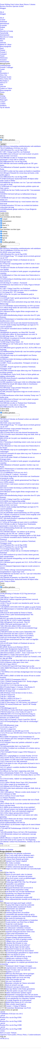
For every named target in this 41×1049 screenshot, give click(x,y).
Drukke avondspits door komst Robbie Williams (21, 916)
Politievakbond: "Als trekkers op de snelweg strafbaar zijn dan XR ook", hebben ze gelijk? (17, 532)
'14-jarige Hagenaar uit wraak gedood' (19, 1000)
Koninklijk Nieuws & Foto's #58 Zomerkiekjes (18, 832)
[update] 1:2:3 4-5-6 (13, 972)
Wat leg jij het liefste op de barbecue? (17, 945)
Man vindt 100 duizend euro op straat (18, 956)
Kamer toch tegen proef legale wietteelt (18, 903)
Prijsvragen (3, 100)
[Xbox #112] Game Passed (12, 796)
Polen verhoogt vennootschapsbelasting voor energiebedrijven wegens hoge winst (17, 571)
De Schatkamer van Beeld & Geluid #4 (16, 651)
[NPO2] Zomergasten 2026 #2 (13, 679)
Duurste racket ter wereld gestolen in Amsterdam (21, 920)
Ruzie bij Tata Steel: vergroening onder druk (17, 771)
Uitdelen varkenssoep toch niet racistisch (19, 867)
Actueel (2, 20)
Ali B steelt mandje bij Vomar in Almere (16, 613)
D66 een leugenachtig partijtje (12, 501)
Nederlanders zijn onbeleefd (15, 909)
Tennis (2, 56)
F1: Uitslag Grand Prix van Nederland (15, 152)
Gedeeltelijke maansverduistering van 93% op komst (19, 306)
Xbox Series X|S (5, 79)
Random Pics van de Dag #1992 (13, 150)
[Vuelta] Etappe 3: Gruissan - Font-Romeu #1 (17, 687)
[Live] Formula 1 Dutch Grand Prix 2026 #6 (18, 719)
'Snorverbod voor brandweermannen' (17, 935)
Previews (9, 6)
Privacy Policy (22, 1035)
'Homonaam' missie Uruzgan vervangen (18, 966)
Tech (1, 29)
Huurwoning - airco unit (11, 821)
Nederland (3, 21)
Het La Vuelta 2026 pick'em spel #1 (14, 655)
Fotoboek (3, 98)
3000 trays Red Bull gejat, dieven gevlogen (19, 973)
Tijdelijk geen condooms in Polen (16, 958)
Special (4, 238)
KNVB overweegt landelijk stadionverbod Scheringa (23, 996)
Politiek (2, 27)
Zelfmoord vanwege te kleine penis (17, 987)
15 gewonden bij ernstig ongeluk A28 (15, 618)
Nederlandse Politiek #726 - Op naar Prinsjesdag (19, 773)
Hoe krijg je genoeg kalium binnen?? (15, 813)
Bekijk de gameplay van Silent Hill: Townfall (17, 332)
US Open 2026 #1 (8, 664)
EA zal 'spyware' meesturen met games (19, 876)
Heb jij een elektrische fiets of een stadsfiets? (17, 807)
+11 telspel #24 (8, 729)
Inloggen (3, 8)
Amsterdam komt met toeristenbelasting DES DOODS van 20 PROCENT (17, 716)
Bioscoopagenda (5, 46)
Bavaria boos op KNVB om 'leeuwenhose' (19, 951)
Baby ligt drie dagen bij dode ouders (17, 947)
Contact (2, 102)
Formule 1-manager (6, 67)
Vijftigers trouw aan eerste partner (16, 941)
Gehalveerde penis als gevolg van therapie (19, 857)
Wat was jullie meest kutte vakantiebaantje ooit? (19, 759)
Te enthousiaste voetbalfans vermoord (17, 928)
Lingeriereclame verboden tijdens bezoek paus (20, 968)
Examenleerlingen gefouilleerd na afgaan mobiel (22, 952)
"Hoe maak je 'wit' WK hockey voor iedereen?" (19, 702)
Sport (2, 48)
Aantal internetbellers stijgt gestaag (16, 926)
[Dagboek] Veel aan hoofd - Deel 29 (15, 622)
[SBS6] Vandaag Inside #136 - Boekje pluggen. (19, 681)
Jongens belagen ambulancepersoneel (18, 937)
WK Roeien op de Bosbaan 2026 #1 (14, 647)
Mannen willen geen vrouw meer (14, 662)
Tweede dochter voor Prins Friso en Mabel (19, 922)
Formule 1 (3, 52)
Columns (32, 4)
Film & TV (3, 83)
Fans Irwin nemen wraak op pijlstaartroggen (21, 878)
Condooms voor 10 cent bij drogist (17, 865)
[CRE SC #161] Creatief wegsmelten (15, 620)
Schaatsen (3, 60)
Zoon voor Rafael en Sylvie (15, 954)
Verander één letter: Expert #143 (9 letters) (17, 635)
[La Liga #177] (8, 727)
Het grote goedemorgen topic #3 (14, 624)
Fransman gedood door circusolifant (17, 912)
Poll (3, 240)
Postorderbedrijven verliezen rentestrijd (18, 975)
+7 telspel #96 (7, 696)
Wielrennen (4, 58)
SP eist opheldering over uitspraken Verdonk (20, 998)
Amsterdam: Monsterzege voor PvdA (18, 1008)
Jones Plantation (7, 798)
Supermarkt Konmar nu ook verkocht (17, 949)
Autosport (3, 54)
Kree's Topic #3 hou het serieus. (13, 597)
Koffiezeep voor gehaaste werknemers (18, 853)
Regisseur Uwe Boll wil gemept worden (18, 939)
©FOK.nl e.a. (4, 1038)
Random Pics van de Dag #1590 (13, 547)
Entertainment (4, 35)
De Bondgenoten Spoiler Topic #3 (14, 649)
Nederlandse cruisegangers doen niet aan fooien (22, 994)
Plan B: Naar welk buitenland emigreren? (17, 811)
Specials (15, 6)
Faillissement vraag (9, 725)
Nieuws (26, 4)
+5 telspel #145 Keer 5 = (11, 698)
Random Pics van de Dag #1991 (13, 161)
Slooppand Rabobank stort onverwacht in (19, 888)
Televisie (3, 42)
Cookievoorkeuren (34, 1035)
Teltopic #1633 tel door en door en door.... (16, 693)
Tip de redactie (5, 107)
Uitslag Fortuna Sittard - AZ (11, 342)
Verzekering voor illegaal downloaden (18, 893)
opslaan (3, 144)
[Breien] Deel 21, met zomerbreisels (15, 700)
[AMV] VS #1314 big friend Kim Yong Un (17, 714)
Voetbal (2, 50)
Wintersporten (4, 62)
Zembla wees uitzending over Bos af (18, 960)
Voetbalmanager (5, 65)
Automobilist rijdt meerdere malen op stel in (19, 914)
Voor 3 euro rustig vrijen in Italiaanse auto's (19, 855)
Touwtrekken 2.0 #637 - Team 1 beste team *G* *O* (20, 653)
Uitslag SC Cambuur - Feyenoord (13, 283)
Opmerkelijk (4, 33)
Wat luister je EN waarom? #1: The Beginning (17, 840)
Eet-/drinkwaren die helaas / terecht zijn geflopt (18, 819)
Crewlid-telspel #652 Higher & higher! (16, 637)
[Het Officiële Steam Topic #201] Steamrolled (18, 782)
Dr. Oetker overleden (13, 863)
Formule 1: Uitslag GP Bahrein (15, 1006)
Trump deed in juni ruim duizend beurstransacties (19, 323)
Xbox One (3, 75)
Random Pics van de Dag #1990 (13, 177)
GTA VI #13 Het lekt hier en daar (14, 685)
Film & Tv (5, 225)
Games (2, 69)
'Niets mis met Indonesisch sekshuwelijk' (18, 897)
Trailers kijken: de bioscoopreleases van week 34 (18, 334)
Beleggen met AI (8, 708)
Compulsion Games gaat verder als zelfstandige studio (20, 382)
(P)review (5, 236)
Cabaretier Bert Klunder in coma (16, 943)
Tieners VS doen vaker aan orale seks (17, 970)
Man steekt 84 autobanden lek (15, 918)
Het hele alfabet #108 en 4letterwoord (15, 626)
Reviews (3, 6)
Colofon (2, 104)
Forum (2, 4)
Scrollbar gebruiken (8, 140)
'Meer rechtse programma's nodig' (17, 890)
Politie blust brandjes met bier (15, 979)
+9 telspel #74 (7, 695)
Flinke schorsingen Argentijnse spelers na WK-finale (20, 535)
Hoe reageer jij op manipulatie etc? (14, 784)
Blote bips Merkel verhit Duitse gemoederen (20, 989)
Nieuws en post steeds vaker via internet (18, 874)
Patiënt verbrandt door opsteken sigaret (18, 993)
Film (1, 41)
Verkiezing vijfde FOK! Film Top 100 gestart (21, 882)
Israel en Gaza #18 (9, 683)
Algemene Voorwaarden (8, 1035)
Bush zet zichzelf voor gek (14, 985)
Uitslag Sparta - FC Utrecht (11, 336)
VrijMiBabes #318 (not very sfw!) (13, 148)
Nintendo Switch (5, 77)
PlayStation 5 (4, 81)
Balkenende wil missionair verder (17, 895)
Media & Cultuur (5, 44)
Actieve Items (18, 4)
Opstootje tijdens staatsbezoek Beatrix (18, 907)
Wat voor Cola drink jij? (13, 981)
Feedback (3, 105)
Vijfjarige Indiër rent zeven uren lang (17, 977)
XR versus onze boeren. (10, 252)
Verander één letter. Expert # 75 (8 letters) (16, 634)
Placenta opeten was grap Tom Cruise (19, 991)
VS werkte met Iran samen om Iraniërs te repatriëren (20, 171)
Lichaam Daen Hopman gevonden (16, 859)
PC (1, 71)
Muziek (2, 39)
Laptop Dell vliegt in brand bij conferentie (20, 905)
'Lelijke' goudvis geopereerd (14, 880)
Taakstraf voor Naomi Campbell (16, 861)
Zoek (12, 4)
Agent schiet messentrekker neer (17, 933)
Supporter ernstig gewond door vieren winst (20, 932)
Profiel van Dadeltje (6, 849)
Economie (3, 25)
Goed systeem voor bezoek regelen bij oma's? (18, 809)
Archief (21, 6)
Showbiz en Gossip (6, 31)
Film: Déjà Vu (10, 872)
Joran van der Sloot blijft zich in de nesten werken (19, 660)
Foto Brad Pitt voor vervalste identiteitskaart (20, 891)
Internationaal (4, 23)
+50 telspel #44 (7, 691)
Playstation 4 (4, 73)
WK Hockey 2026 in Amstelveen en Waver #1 (18, 758)
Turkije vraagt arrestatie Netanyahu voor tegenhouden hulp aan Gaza (16, 389)
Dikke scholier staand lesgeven (15, 1004)
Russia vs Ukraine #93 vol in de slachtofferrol (18, 838)
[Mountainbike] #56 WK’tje (12, 822)
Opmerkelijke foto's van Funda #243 (15, 746)
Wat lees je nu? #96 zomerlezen (13, 761)
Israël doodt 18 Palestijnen (15, 886)
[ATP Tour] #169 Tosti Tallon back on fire (17, 666)
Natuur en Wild (8, 794)
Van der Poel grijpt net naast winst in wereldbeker (18, 290)
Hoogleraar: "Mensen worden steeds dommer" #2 (19, 792)
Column (4, 233)
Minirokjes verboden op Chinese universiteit (20, 983)
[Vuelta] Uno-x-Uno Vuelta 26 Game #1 (16, 712)
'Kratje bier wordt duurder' (14, 924)
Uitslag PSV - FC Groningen (12, 292)
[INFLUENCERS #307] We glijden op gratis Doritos (20, 607)
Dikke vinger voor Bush (14, 911)
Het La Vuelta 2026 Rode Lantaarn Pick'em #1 (18, 710)
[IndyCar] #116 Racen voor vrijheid (14, 786)
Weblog (7, 4)
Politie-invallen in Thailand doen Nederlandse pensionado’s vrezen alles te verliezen (18, 158)
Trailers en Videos (6, 88)
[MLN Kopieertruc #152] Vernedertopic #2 (17, 737)
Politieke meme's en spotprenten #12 (15, 689)
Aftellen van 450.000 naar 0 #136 (14, 731)
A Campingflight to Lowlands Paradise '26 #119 (18, 756)
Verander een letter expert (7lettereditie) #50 (17, 632)
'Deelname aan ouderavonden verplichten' (19, 930)
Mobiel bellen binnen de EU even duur (18, 1002)
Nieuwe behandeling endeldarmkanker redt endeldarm (20, 146)
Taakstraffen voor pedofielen (14, 884)
